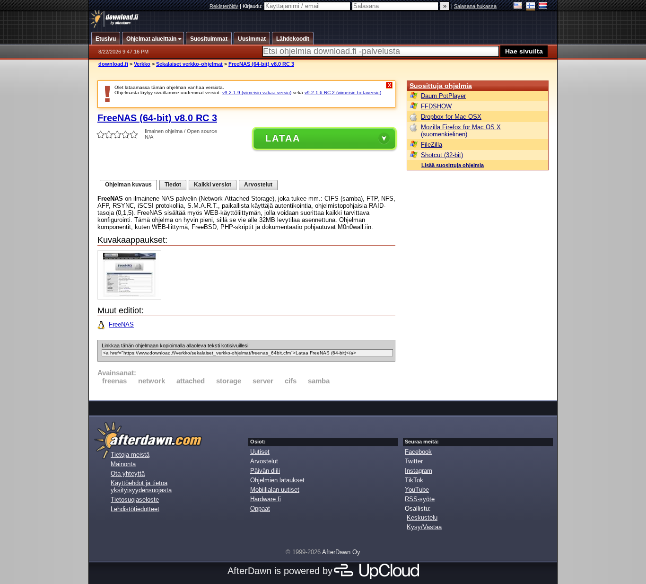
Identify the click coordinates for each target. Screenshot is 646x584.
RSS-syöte (420, 499)
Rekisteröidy (224, 6)
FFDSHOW (436, 106)
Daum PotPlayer (443, 95)
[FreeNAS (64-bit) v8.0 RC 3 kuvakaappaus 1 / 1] (131, 297)
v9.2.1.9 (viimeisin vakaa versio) (256, 92)
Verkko (142, 64)
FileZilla (431, 144)
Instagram (418, 470)
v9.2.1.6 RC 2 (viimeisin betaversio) (343, 92)
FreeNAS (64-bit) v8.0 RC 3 (261, 64)
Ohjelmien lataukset (277, 480)
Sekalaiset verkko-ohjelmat (189, 64)
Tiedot (173, 184)
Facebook (418, 451)
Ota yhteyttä (128, 473)
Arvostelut (258, 184)
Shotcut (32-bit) (442, 155)
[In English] (518, 6)
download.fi (113, 64)
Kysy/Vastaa (424, 527)
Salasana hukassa (475, 6)
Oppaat (260, 508)
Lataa (282, 138)
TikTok (414, 480)
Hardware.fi (265, 499)
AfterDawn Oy (341, 552)
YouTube (417, 489)
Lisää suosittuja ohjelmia (452, 165)
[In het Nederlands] (543, 6)
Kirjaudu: (253, 6)
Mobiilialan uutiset (274, 489)
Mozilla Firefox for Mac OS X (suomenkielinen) (461, 131)
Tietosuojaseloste (135, 499)
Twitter (414, 461)
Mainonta (123, 464)
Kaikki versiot (212, 184)
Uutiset (260, 451)
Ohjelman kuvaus (128, 184)
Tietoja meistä (130, 454)
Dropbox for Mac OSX (451, 116)
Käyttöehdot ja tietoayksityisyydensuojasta (141, 486)
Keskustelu (422, 517)
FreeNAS (121, 324)
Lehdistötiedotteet (135, 509)
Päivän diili (265, 470)
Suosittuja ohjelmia (441, 85)
